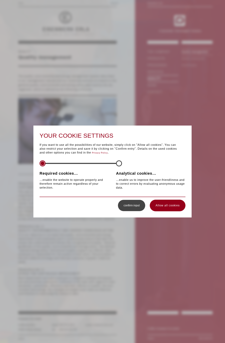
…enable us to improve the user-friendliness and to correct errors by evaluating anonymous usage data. (150, 180)
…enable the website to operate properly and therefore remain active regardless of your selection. (71, 180)
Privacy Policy (100, 153)
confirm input (132, 205)
